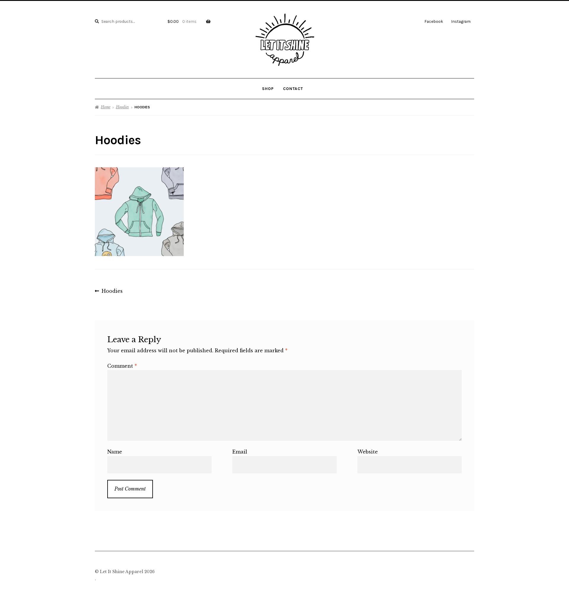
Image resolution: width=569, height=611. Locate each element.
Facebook (433, 21)
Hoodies (122, 107)
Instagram (461, 21)
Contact (293, 88)
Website (367, 452)
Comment (122, 366)
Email (239, 452)
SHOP (268, 88)
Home (105, 107)
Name (114, 452)
